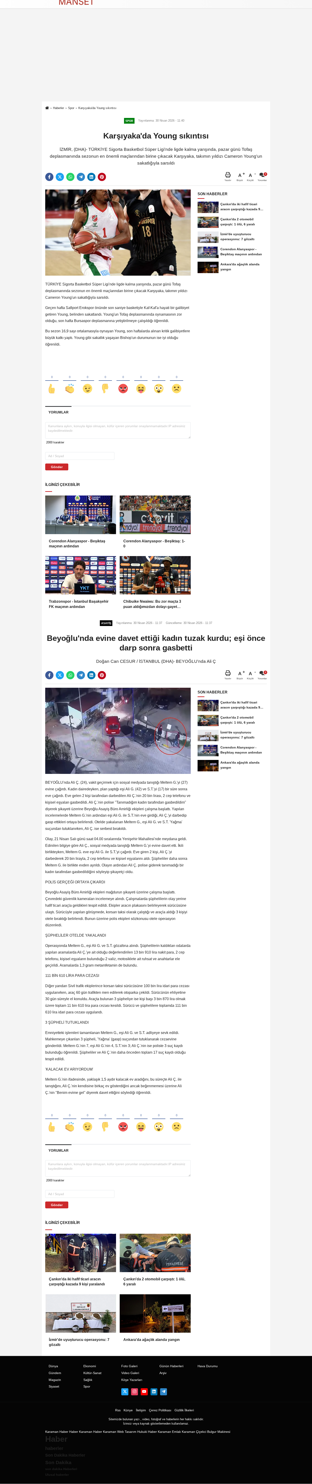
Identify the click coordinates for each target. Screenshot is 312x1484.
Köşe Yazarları (131, 1380)
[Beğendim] (51, 381)
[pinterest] (102, 177)
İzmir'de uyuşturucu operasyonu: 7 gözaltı (79, 1342)
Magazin (55, 1380)
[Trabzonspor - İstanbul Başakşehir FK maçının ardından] (80, 575)
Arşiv (163, 1373)
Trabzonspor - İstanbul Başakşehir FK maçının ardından (78, 603)
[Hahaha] (141, 381)
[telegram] (81, 177)
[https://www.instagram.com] (134, 1391)
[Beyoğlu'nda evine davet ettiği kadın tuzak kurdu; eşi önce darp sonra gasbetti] (118, 730)
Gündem (55, 1373)
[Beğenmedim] (105, 381)
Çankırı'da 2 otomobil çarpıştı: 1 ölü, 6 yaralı (154, 1281)
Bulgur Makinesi (218, 1431)
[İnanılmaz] (158, 381)
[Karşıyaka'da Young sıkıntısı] (118, 232)
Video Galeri (130, 1373)
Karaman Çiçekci (194, 1431)
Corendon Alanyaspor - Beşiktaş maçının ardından (77, 543)
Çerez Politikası (160, 1410)
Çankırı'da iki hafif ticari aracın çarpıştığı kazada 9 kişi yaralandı (77, 1281)
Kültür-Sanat (92, 1373)
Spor (71, 108)
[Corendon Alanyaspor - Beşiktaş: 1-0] (155, 515)
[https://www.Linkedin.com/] (154, 1391)
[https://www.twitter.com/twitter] (124, 1391)
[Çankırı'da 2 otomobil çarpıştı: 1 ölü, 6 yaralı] (155, 1253)
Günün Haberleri (171, 1366)
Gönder (57, 467)
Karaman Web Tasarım (119, 1431)
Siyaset (54, 1386)
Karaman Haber (56, 1431)
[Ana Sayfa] (47, 108)
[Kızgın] (123, 381)
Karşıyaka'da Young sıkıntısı (97, 108)
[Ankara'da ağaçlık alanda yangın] (155, 1313)
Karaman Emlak (169, 1431)
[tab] (58, 412)
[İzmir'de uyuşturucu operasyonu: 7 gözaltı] (80, 1313)
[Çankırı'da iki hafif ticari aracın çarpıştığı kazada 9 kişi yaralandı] (80, 1253)
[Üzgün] (176, 381)
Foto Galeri (129, 1366)
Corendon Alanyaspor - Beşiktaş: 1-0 (154, 543)
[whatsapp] (70, 177)
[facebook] (49, 177)
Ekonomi (89, 1366)
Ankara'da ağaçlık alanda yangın (151, 1340)
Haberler (58, 108)
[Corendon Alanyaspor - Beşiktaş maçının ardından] (80, 515)
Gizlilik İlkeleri (184, 1410)
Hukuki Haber (147, 1431)
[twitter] (60, 177)
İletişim (141, 1410)
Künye (128, 1410)
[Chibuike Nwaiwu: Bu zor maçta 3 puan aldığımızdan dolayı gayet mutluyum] (155, 575)
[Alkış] (69, 381)
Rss (118, 1410)
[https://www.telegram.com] (163, 1391)
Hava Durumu (208, 1366)
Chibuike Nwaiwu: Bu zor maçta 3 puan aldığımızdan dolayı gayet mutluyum (152, 604)
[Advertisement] (156, 67)
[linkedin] (91, 177)
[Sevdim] (87, 381)
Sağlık (87, 1380)
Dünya (53, 1366)
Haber (73, 1431)
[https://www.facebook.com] (144, 1391)
